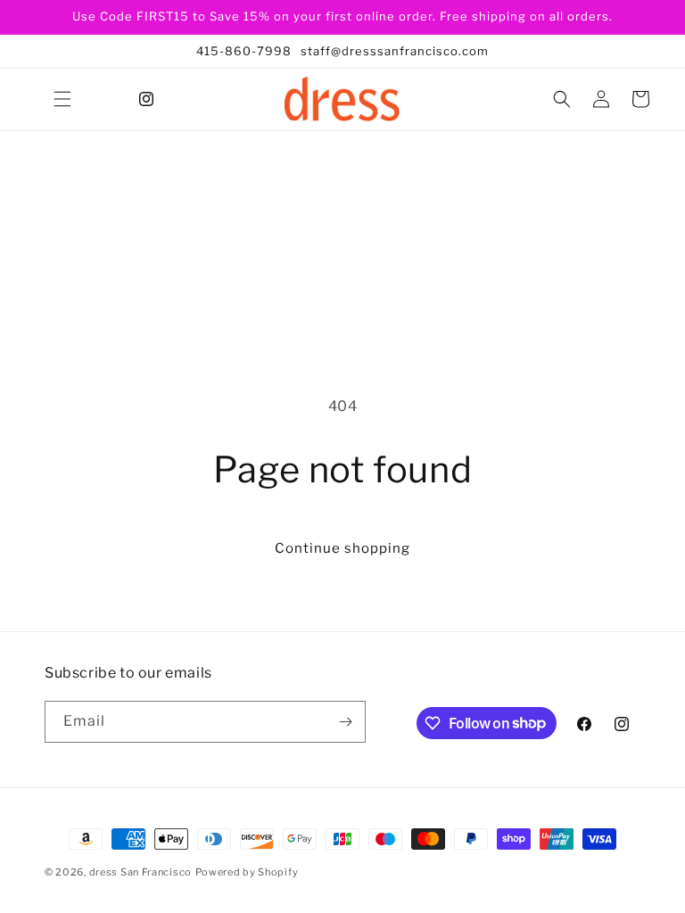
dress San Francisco (140, 872)
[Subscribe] (345, 722)
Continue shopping (342, 548)
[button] (62, 99)
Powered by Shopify (247, 872)
